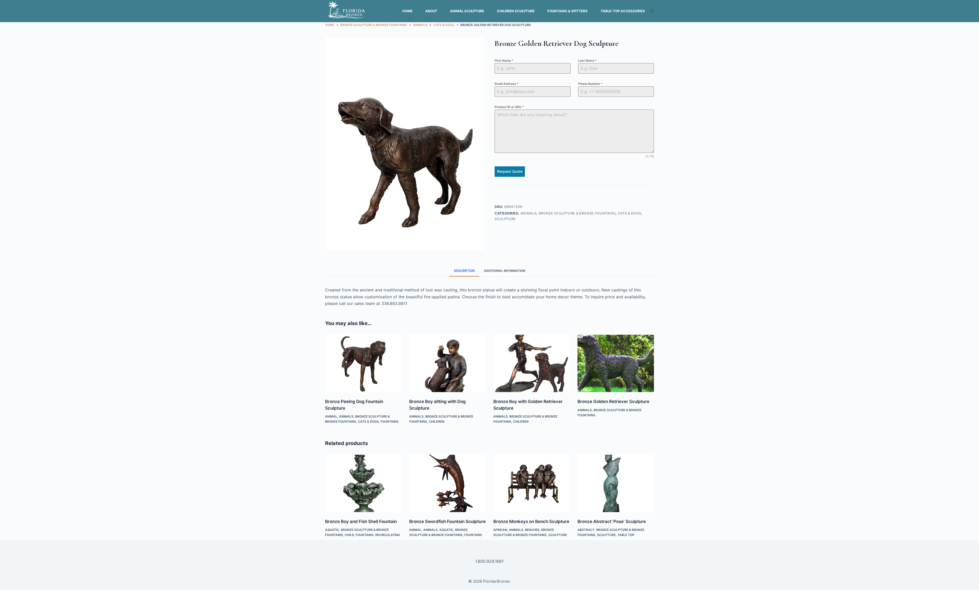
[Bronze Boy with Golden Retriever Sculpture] (531, 363)
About (431, 11)
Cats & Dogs (629, 213)
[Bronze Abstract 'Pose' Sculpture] (615, 483)
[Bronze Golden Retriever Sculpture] (615, 363)
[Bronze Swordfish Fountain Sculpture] (447, 483)
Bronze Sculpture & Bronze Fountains (577, 213)
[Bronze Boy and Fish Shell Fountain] (363, 483)
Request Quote (509, 171)
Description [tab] (464, 271)
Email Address (507, 84)
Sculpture (505, 219)
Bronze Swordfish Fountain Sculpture (447, 521)
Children (436, 421)
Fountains (389, 421)
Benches (532, 530)
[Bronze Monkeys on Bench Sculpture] (531, 483)
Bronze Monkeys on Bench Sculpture (531, 521)
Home (407, 11)
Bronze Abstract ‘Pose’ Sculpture (611, 521)
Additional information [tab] (504, 271)
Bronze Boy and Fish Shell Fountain (361, 521)
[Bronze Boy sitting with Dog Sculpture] (447, 363)
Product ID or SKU (509, 107)
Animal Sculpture (467, 11)
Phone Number (590, 84)
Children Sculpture (516, 11)
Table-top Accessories (623, 11)
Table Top (625, 535)
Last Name (587, 60)
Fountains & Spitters (567, 11)
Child (349, 535)
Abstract (586, 530)
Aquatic (332, 530)
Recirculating (387, 535)
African (500, 530)
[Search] (652, 11)
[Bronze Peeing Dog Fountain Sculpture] (363, 363)
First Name (504, 60)
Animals (528, 213)
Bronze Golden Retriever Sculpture (613, 401)
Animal (331, 416)
